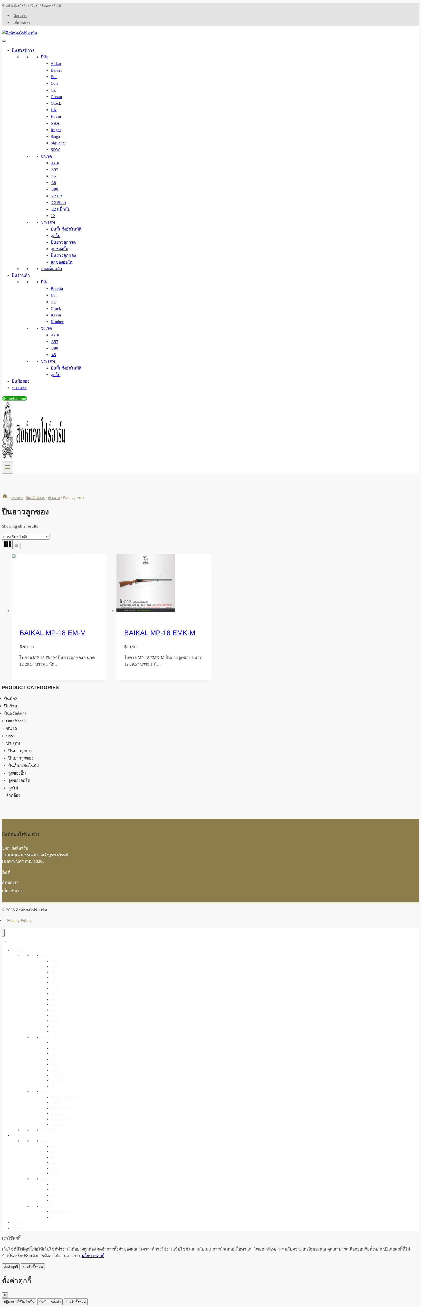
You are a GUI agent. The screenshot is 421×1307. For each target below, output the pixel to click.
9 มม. (55, 335)
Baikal (56, 70)
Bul (54, 76)
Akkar (56, 63)
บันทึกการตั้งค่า (50, 1302)
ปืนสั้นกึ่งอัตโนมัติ (66, 229)
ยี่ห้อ (44, 57)
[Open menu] (7, 467)
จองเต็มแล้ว (51, 269)
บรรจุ (11, 736)
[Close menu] (3, 933)
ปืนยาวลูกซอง (63, 255)
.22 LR (56, 196)
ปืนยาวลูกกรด (63, 242)
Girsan (56, 96)
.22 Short (58, 202)
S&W (55, 149)
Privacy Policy (19, 920)
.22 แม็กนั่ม (60, 209)
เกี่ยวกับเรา (22, 22)
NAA (55, 123)
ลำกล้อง (13, 795)
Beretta (57, 288)
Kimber (57, 321)
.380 (54, 189)
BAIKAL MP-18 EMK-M (159, 633)
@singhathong (14, 398)
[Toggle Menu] (4, 41)
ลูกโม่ (55, 235)
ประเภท (48, 222)
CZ (53, 90)
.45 (53, 176)
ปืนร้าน (10, 706)
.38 (53, 182)
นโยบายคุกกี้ (93, 1255)
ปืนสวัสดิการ (23, 50)
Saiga (55, 136)
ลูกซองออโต (62, 262)
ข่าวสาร (19, 388)
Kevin (56, 116)
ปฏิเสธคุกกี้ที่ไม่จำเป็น (19, 1302)
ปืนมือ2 (10, 698)
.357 (54, 169)
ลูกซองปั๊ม (59, 249)
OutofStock (16, 721)
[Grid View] (7, 544)
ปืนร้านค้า (21, 275)
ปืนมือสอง (20, 381)
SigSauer (58, 143)
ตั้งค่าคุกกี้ (11, 1267)
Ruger (56, 130)
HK (54, 110)
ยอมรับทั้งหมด (33, 1267)
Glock (56, 103)
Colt (54, 83)
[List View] (16, 546)
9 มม (55, 163)
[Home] (5, 498)
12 (53, 215)
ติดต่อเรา (20, 16)
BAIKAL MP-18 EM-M (52, 633)
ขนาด (46, 156)
